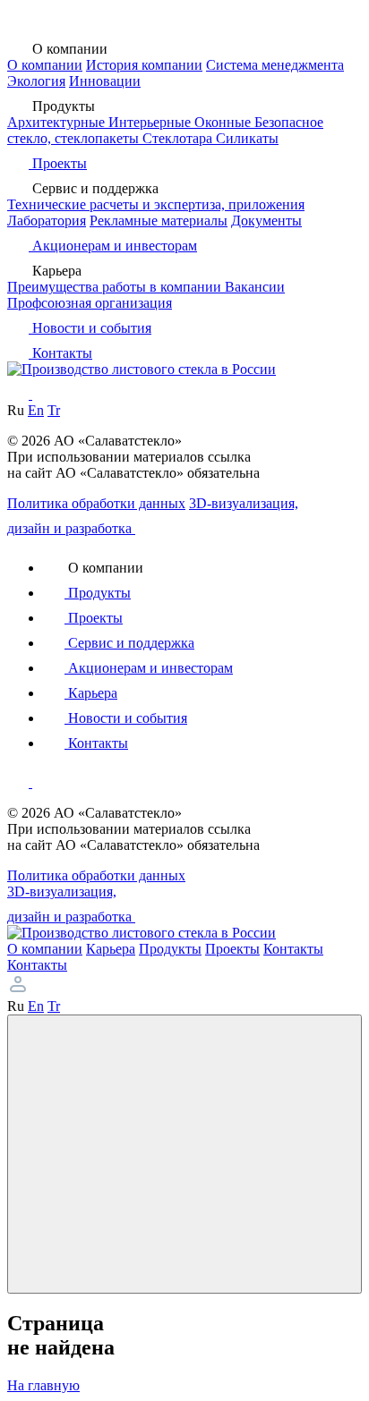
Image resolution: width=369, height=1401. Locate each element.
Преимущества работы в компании (116, 286)
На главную (43, 1385)
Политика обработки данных (96, 503)
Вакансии (255, 286)
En (36, 410)
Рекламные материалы (158, 220)
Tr (53, 410)
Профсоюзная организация (89, 302)
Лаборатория (46, 220)
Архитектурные (57, 122)
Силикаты (247, 138)
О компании (44, 64)
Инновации (105, 81)
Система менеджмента (275, 64)
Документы (266, 220)
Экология (36, 81)
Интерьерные (151, 122)
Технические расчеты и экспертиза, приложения (156, 204)
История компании (144, 64)
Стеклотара (179, 138)
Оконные (224, 122)
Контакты (37, 964)
